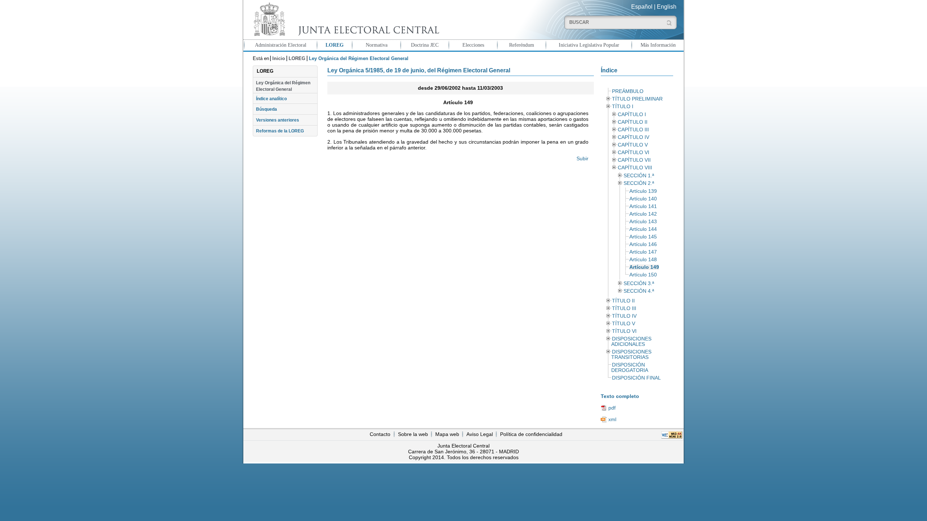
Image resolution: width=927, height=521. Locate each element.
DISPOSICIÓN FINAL (636, 378)
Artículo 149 (644, 267)
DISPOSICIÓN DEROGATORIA (629, 367)
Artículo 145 (643, 237)
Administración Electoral (280, 45)
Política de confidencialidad (531, 434)
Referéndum (521, 45)
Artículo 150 (643, 275)
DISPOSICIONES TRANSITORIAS (631, 354)
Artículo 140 (643, 199)
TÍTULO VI (624, 331)
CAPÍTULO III (633, 129)
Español (642, 7)
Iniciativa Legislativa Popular (589, 45)
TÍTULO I (622, 106)
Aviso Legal (479, 434)
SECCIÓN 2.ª (639, 183)
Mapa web (447, 434)
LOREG (335, 45)
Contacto (380, 434)
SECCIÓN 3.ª (639, 283)
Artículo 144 (643, 229)
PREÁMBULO (627, 91)
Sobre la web (413, 434)
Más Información (658, 45)
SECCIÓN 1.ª (639, 175)
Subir (582, 158)
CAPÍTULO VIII (635, 167)
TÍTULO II (623, 301)
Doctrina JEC (425, 45)
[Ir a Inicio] (344, 19)
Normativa (376, 45)
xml (612, 419)
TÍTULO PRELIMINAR (637, 99)
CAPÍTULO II (632, 122)
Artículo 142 (643, 214)
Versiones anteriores (277, 120)
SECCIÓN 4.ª (639, 291)
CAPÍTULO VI (633, 152)
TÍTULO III (624, 308)
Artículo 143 (643, 221)
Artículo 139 (643, 191)
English (666, 7)
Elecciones (473, 45)
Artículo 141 (643, 206)
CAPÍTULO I (632, 114)
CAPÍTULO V (633, 145)
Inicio (278, 58)
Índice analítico (271, 98)
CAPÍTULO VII (634, 160)
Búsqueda (266, 109)
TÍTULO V (623, 323)
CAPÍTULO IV (633, 137)
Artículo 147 (643, 252)
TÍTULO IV (624, 316)
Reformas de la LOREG (280, 131)
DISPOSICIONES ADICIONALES (631, 341)
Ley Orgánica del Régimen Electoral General (283, 86)
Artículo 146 (643, 244)
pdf (612, 408)
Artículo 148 (643, 259)
